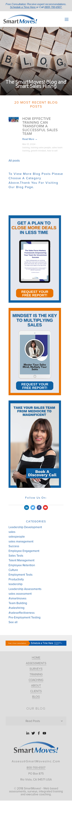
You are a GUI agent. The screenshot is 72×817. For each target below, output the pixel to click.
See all (13, 622)
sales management (21, 541)
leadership (16, 584)
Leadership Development (25, 527)
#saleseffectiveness (22, 613)
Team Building (18, 603)
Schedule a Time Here (23, 7)
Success (14, 546)
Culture (13, 570)
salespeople (17, 536)
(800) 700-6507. (53, 7)
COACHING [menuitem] (36, 680)
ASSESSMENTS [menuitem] (36, 663)
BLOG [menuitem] (36, 697)
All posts (14, 160)
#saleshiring (16, 608)
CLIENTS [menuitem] (36, 691)
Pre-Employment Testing (25, 617)
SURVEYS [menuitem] (36, 669)
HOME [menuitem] (36, 657)
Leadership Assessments (25, 589)
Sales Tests (16, 555)
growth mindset (38, 150)
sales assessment (20, 594)
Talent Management (21, 560)
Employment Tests (21, 575)
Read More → (29, 139)
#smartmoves (17, 598)
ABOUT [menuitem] (36, 685)
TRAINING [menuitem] (36, 674)
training (26, 147)
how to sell (52, 150)
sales (12, 532)
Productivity (16, 579)
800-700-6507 (36, 767)
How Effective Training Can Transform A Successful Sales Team (40, 126)
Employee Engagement (24, 551)
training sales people (41, 147)
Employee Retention (22, 565)
